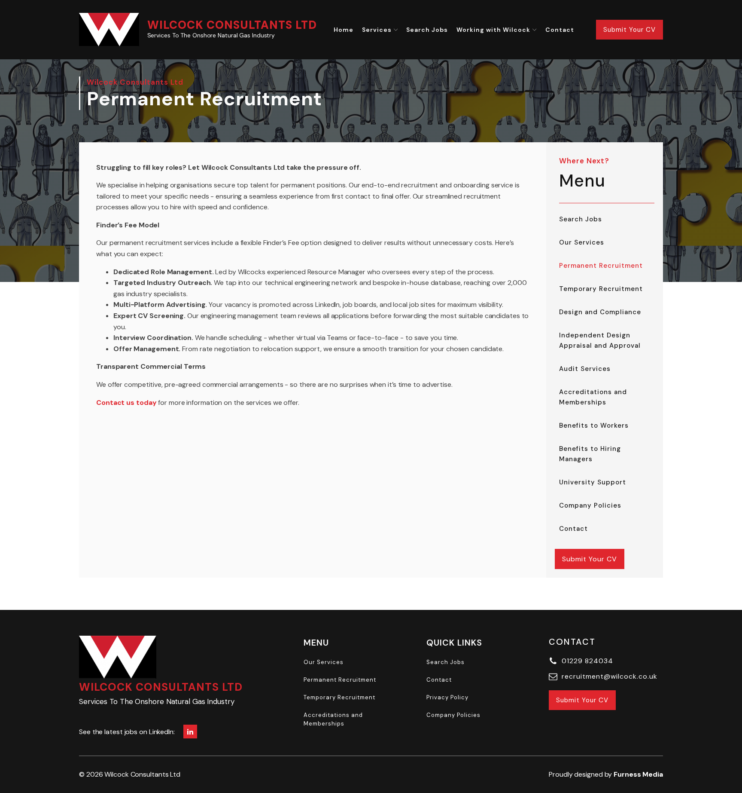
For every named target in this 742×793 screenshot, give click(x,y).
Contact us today (126, 402)
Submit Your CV (629, 29)
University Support (592, 482)
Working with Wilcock (493, 30)
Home (343, 30)
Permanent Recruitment (601, 265)
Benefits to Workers (594, 425)
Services (377, 30)
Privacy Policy (447, 697)
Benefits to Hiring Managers (590, 453)
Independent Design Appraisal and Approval (600, 340)
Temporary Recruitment (601, 289)
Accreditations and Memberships (593, 397)
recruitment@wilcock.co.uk (609, 676)
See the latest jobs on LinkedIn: (127, 731)
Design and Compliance (600, 312)
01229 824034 (587, 660)
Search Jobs (427, 30)
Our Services (581, 242)
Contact (559, 30)
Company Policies (590, 505)
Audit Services (585, 368)
